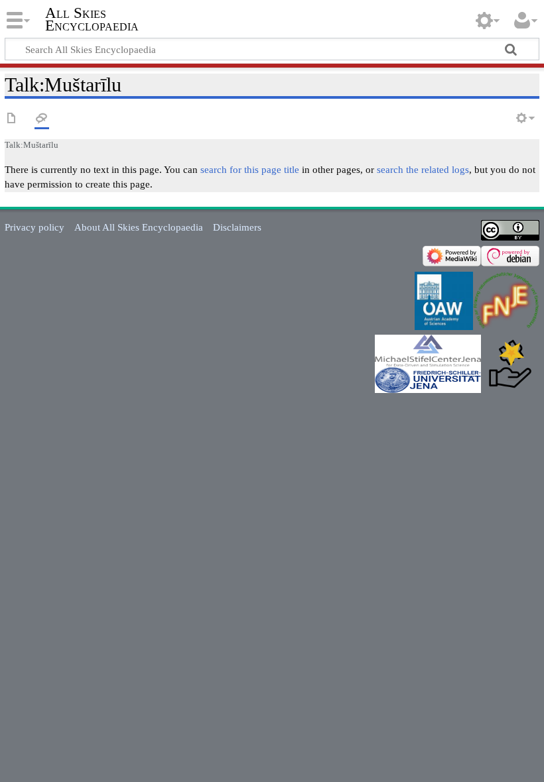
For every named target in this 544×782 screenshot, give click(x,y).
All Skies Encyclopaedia (92, 19)
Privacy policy (34, 227)
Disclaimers (237, 227)
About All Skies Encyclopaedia (138, 227)
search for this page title (249, 169)
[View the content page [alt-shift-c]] (12, 119)
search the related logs (423, 169)
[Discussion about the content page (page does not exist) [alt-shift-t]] (41, 119)
